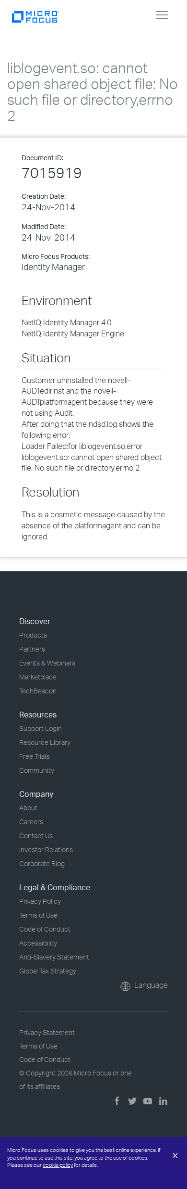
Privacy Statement (47, 1032)
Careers (31, 822)
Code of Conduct (44, 929)
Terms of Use (38, 915)
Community (36, 770)
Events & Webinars (47, 663)
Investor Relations (46, 849)
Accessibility (38, 943)
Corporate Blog (42, 863)
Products (33, 635)
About (28, 808)
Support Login (40, 728)
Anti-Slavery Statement (54, 957)
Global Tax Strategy (47, 971)
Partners (32, 649)
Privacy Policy (40, 901)
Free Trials (34, 756)
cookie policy (58, 1165)
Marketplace (38, 677)
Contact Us (36, 835)
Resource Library (44, 742)
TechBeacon (38, 691)
